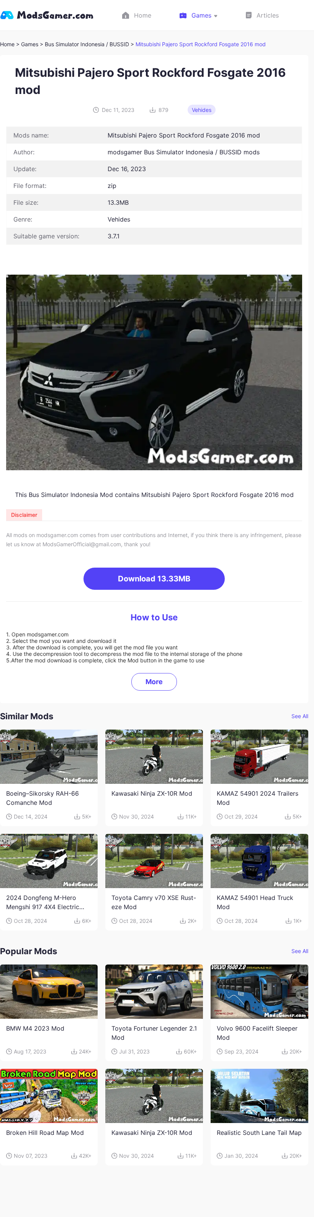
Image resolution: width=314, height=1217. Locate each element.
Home (7, 44)
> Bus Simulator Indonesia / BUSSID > (88, 44)
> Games (27, 44)
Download (154, 578)
